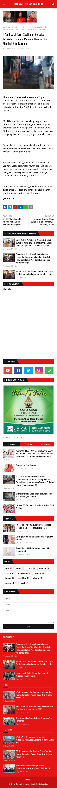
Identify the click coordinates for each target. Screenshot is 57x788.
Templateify (20, 784)
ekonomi (39, 573)
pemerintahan (24, 573)
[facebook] (18, 370)
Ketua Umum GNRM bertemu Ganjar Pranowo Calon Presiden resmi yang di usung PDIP (34, 708)
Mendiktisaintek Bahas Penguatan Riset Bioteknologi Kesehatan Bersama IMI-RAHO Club (33, 767)
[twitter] (28, 370)
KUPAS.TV (28, 779)
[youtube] (8, 370)
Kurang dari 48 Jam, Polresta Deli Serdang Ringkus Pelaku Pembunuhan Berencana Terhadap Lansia (34, 273)
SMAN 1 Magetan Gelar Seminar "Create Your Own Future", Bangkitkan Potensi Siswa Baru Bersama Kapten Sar (34, 694)
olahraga (9, 578)
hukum (19, 568)
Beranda (6, 27)
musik (24, 583)
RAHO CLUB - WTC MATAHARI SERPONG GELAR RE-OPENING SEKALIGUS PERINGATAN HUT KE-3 (34, 526)
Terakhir (28, 444)
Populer (11, 444)
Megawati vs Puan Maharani (26, 464)
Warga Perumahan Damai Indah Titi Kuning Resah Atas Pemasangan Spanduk (34, 495)
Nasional (9, 573)
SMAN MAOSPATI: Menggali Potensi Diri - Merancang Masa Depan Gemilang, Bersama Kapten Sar (35, 739)
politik (8, 568)
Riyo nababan (10, 48)
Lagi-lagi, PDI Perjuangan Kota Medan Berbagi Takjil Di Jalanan (35, 507)
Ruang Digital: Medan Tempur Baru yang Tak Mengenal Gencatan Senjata (32, 674)
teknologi (37, 578)
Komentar (45, 444)
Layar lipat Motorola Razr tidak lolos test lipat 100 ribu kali (34, 538)
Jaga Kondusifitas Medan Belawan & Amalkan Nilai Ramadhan (34, 719)
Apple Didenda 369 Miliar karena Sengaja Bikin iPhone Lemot (33, 550)
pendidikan (23, 578)
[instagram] (39, 370)
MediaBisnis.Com (42, 784)
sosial (31, 568)
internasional (10, 583)
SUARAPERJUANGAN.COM (28, 4)
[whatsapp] (49, 370)
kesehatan (44, 568)
